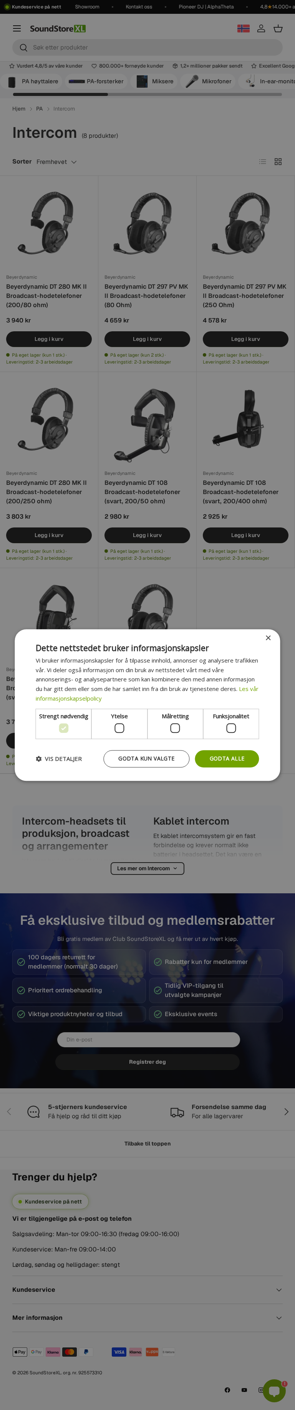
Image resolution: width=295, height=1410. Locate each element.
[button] (59, 759)
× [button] (268, 638)
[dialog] (147, 705)
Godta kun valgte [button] (146, 758)
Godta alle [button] (227, 758)
